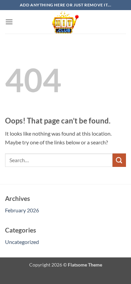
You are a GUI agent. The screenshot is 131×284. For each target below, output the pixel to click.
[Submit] (119, 160)
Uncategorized (22, 242)
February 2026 (22, 210)
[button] (9, 21)
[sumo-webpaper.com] (65, 22)
